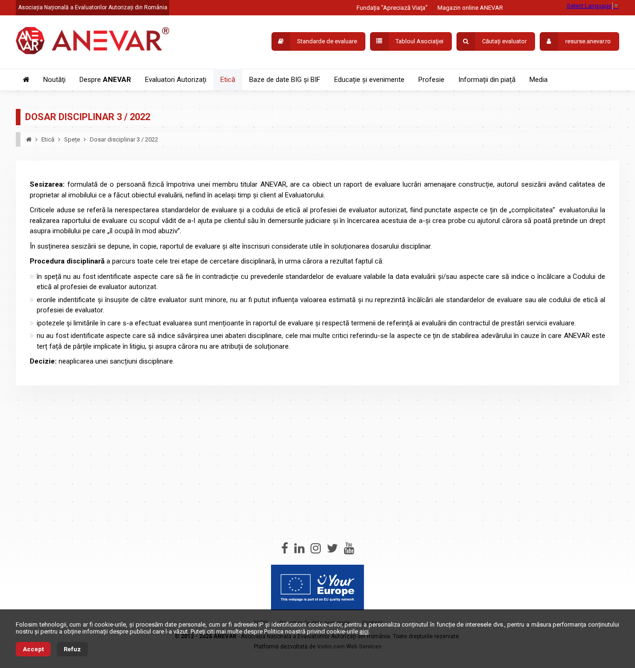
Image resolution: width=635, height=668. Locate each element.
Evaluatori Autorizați (175, 79)
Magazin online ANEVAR (470, 7)
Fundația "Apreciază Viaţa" (392, 7)
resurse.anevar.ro (588, 41)
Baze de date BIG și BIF (284, 79)
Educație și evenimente (369, 79)
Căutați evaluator (504, 41)
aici (364, 631)
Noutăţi (54, 79)
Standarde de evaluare (327, 41)
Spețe (72, 139)
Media (538, 79)
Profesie (431, 79)
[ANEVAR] (92, 42)
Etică (227, 79)
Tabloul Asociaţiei (419, 41)
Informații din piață (487, 79)
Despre (105, 79)
